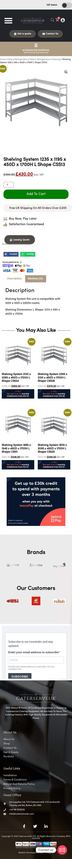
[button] (8, 20)
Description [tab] (14, 278)
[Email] (62, 850)
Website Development (28, 853)
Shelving (56, 59)
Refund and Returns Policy (19, 784)
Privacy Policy (12, 788)
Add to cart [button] (9, 400)
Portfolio (8, 756)
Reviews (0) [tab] (35, 278)
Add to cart (36, 194)
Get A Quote (10, 752)
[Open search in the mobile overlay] (52, 20)
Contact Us (10, 748)
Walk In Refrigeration (40, 59)
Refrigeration (21, 59)
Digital (48, 853)
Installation (10, 775)
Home (3, 59)
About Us (8, 739)
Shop (10, 59)
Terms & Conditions (15, 780)
